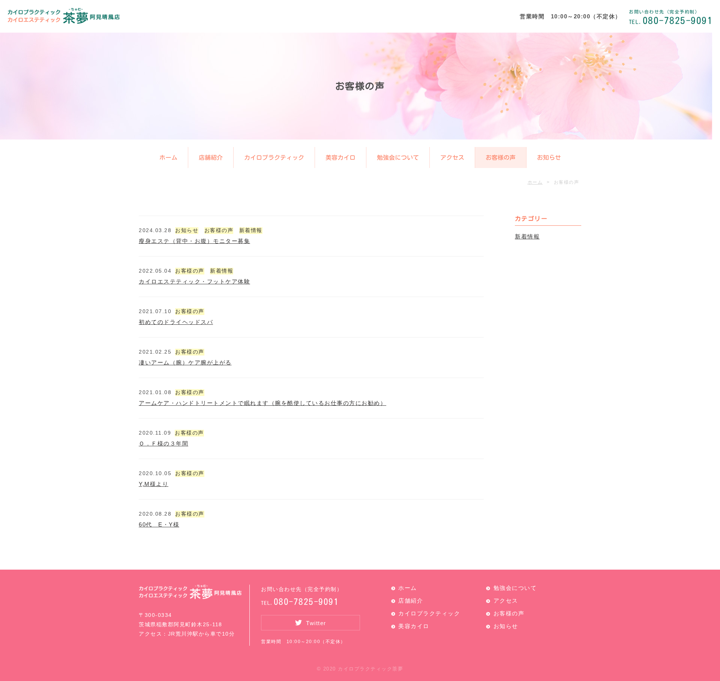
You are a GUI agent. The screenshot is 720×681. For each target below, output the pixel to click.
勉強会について (397, 157)
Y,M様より (153, 484)
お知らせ (549, 157)
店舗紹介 (210, 157)
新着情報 (250, 230)
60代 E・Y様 (159, 524)
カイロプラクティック (274, 157)
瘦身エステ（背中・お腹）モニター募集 (194, 241)
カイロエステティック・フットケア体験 (194, 281)
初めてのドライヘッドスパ (176, 322)
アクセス (452, 157)
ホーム (168, 157)
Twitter (316, 623)
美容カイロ (340, 157)
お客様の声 (500, 157)
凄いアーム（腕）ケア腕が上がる (185, 362)
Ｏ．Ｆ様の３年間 (163, 443)
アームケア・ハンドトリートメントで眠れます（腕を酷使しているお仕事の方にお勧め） (262, 403)
